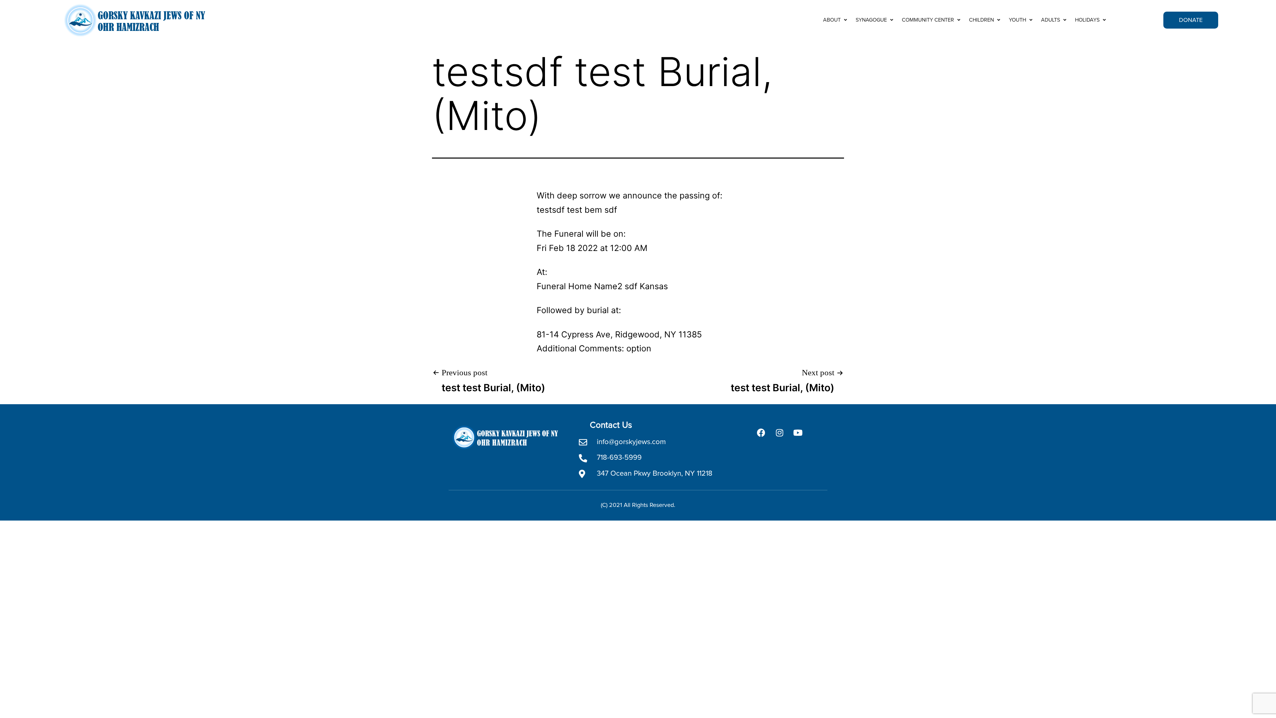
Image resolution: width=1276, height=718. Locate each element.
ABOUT (832, 20)
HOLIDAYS (1087, 20)
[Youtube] (798, 432)
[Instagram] (779, 432)
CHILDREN (981, 20)
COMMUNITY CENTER (928, 20)
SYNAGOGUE (871, 20)
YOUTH (1017, 20)
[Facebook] (761, 432)
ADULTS (1050, 20)
